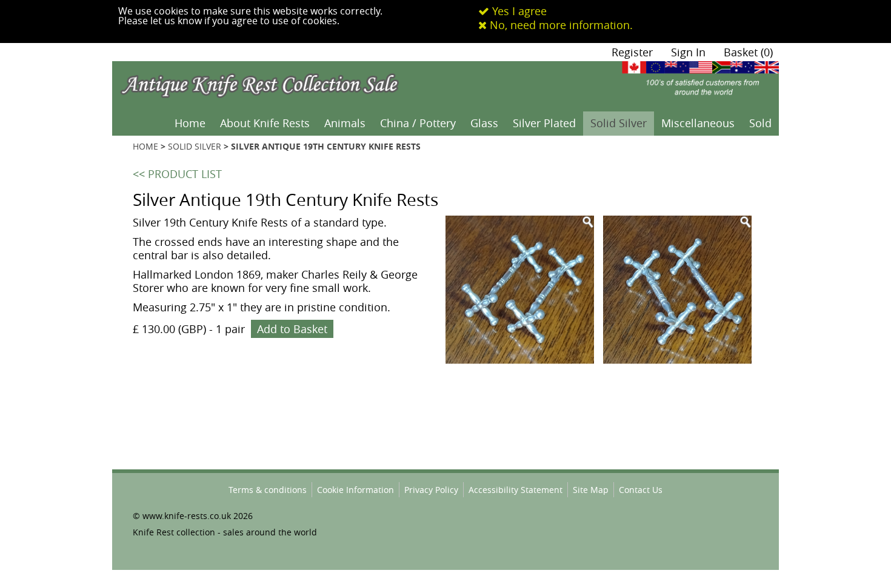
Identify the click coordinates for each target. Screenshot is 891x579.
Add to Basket (292, 329)
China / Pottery (418, 123)
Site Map (591, 489)
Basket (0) (748, 52)
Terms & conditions (268, 489)
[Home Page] (279, 68)
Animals (344, 123)
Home (190, 123)
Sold (760, 123)
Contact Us (640, 489)
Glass (484, 123)
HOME (145, 146)
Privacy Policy (431, 489)
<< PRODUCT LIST (177, 174)
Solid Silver (618, 123)
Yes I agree (518, 11)
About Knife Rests (265, 123)
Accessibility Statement (515, 489)
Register (632, 52)
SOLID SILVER (194, 146)
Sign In (688, 52)
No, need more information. (560, 25)
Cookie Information (355, 489)
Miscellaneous (698, 123)
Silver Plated (544, 123)
